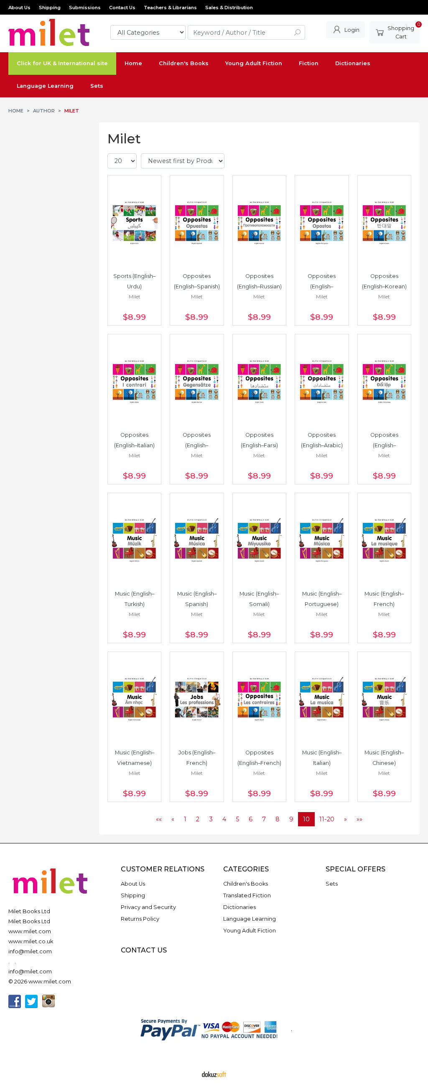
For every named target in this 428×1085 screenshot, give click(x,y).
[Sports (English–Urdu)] (134, 223)
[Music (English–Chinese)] (384, 699)
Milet (134, 296)
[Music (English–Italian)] (321, 699)
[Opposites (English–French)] (259, 699)
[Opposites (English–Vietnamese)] (384, 381)
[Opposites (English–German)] (196, 381)
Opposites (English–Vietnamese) (384, 445)
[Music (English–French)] (384, 540)
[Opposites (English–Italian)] (134, 381)
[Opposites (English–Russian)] (259, 223)
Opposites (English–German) (197, 445)
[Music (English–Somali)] (259, 540)
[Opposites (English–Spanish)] (196, 223)
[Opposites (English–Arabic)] (321, 381)
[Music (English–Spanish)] (196, 540)
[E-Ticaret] (214, 1073)
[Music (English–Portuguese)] (321, 540)
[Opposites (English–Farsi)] (259, 381)
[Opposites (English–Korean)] (384, 223)
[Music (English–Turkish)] (134, 540)
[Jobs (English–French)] (196, 699)
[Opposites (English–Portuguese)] (321, 223)
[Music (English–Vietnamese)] (134, 699)
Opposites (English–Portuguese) (322, 286)
